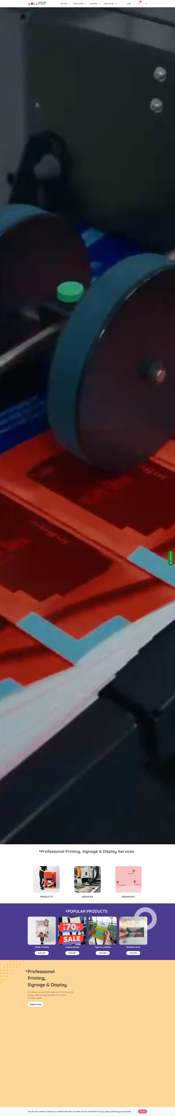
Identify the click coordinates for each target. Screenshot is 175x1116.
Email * (78, 557)
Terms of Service (84, 567)
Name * (78, 550)
